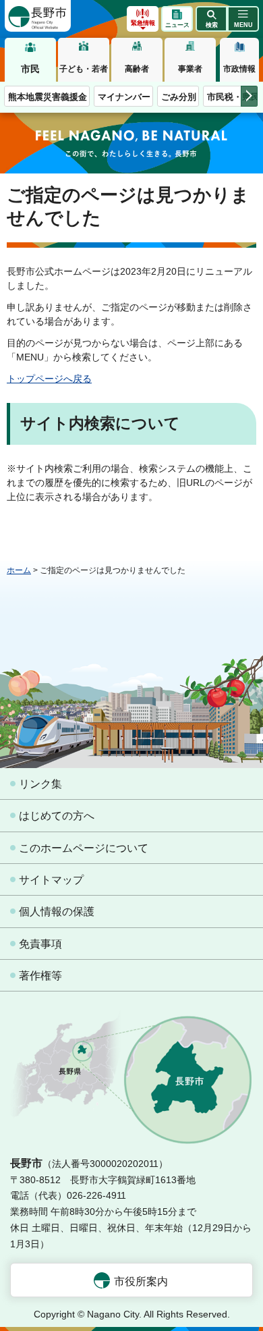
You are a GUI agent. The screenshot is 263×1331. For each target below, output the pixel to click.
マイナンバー (124, 97)
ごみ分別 (178, 97)
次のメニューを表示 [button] (249, 96)
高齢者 (137, 69)
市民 (30, 68)
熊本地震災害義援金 (47, 97)
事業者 (190, 69)
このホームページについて (83, 848)
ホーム (19, 570)
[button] (211, 19)
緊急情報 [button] (143, 23)
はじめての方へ (56, 815)
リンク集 (40, 784)
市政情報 (239, 69)
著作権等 (40, 975)
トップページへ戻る (49, 378)
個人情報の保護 (56, 911)
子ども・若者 (83, 69)
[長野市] (38, 16)
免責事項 (40, 944)
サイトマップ (51, 880)
